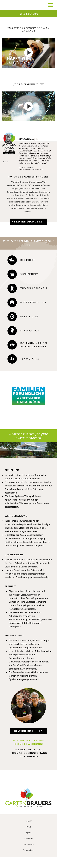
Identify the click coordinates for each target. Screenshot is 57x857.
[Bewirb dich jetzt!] (28, 152)
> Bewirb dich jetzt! (28, 221)
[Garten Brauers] (11, 5)
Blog (28, 826)
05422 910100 (30, 13)
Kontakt (28, 821)
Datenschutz (28, 850)
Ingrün (29, 832)
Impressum (29, 844)
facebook (28, 838)
